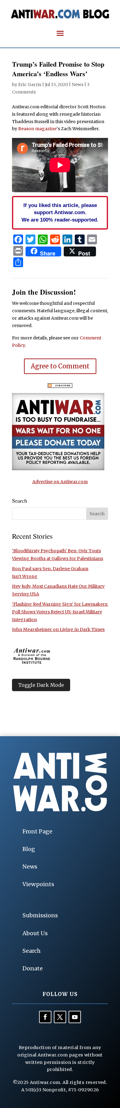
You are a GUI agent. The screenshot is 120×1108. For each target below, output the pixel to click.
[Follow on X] (60, 1017)
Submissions (40, 915)
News (77, 84)
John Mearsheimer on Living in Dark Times (58, 629)
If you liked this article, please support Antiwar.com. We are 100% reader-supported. (60, 212)
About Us (35, 933)
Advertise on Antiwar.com (60, 481)
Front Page (37, 831)
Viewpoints (38, 884)
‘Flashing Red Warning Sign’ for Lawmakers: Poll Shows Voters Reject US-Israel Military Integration (60, 611)
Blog (28, 849)
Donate (32, 968)
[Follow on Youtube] (75, 1017)
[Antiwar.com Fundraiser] (58, 468)
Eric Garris (29, 84)
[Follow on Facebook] (45, 1017)
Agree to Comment (60, 366)
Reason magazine (37, 128)
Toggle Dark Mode (41, 685)
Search (31, 950)
